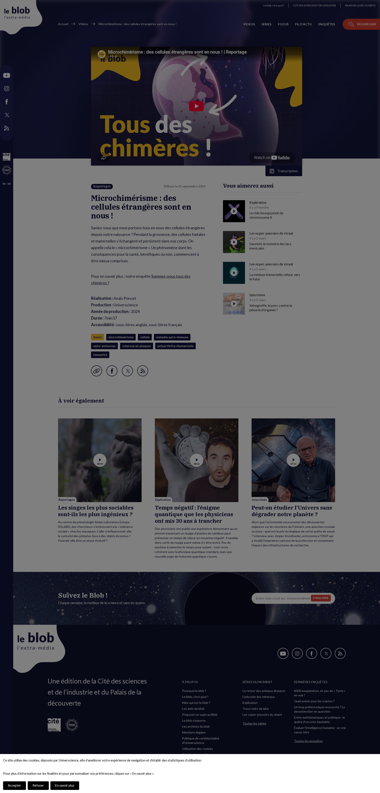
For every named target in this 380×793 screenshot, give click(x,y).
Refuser (38, 785)
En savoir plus (64, 785)
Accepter (14, 785)
